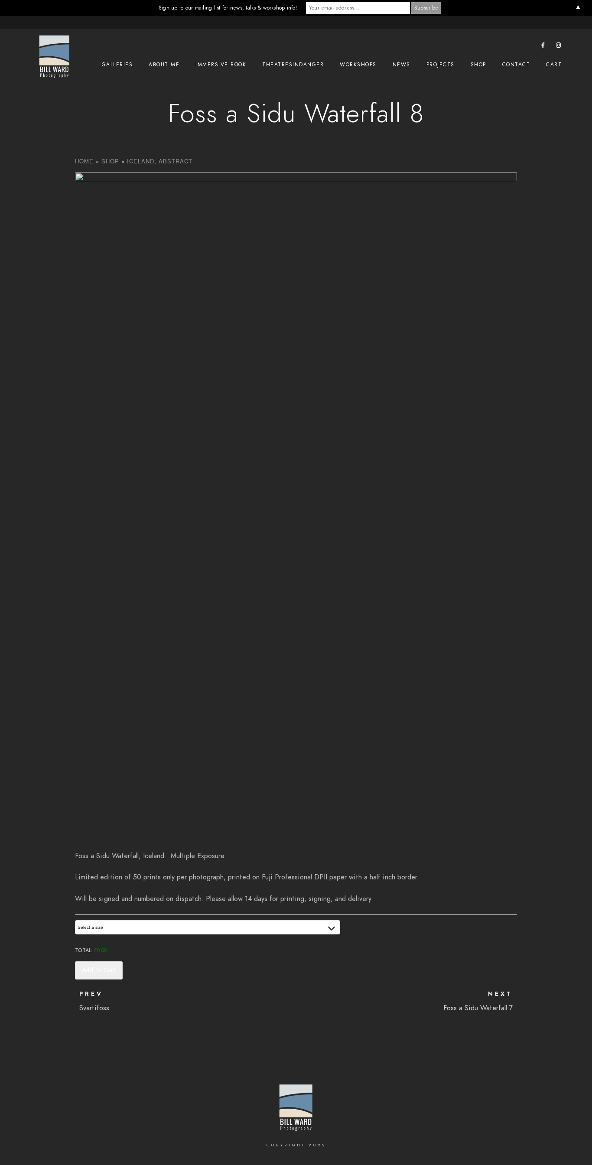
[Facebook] (543, 46)
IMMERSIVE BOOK (220, 64)
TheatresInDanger (293, 64)
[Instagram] (558, 46)
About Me (164, 64)
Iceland (140, 161)
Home (84, 161)
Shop (478, 64)
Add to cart (99, 970)
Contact (516, 64)
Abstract (175, 161)
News (401, 64)
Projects (440, 64)
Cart (554, 64)
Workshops (358, 64)
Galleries (117, 64)
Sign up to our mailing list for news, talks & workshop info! (228, 7)
